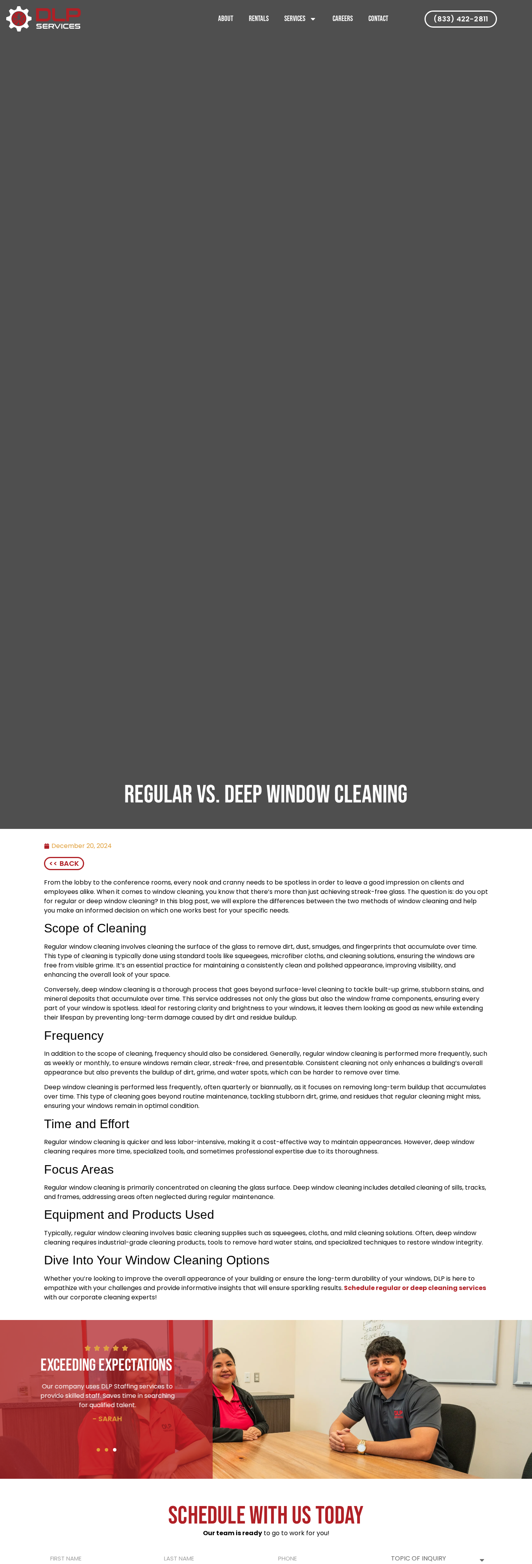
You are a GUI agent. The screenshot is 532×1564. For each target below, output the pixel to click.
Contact (378, 18)
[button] (106, 1450)
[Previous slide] (93, 1451)
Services (294, 18)
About (225, 18)
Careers (343, 18)
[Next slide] (119, 1451)
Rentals (259, 18)
